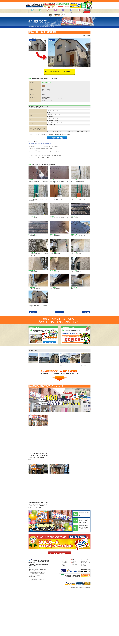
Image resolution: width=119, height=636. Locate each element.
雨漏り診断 (83, 564)
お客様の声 (63, 12)
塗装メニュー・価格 (84, 559)
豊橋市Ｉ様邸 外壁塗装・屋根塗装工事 (65, 365)
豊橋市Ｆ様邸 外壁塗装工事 (75, 364)
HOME (32, 12)
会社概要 (63, 565)
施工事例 (55, 12)
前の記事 (85, 312)
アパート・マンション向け (85, 562)
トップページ (64, 559)
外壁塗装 (44, 82)
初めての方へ (64, 561)
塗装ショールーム (65, 564)
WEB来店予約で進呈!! (74, 5)
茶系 (43, 85)
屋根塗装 (49, 82)
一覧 (59, 312)
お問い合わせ (74, 564)
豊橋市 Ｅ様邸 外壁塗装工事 (54, 364)
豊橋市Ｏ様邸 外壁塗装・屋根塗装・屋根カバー (85, 365)
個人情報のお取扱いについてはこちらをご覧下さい (40, 143)
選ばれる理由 (40, 12)
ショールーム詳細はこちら (60, 553)
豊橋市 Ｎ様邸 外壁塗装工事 (33, 364)
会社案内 (71, 12)
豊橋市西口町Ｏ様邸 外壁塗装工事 (44, 365)
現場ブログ (78, 12)
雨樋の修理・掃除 (84, 561)
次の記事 (33, 312)
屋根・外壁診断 (83, 565)
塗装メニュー (48, 12)
